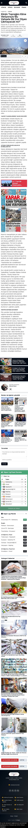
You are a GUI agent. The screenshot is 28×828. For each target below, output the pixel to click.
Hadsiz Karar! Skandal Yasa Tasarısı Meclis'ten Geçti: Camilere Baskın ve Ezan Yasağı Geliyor (7, 408)
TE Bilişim (17, 820)
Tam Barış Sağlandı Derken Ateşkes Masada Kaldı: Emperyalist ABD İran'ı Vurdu (7, 425)
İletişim (16, 816)
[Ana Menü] (1, 2)
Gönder (4, 463)
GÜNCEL (3, 7)
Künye (11, 816)
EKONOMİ (17, 7)
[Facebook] (10, 790)
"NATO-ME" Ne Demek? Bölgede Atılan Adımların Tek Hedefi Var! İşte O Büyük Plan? (6, 440)
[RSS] (18, 790)
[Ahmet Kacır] (4, 387)
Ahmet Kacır (13, 386)
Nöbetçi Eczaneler (8, 797)
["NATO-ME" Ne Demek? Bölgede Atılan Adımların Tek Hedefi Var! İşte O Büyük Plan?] (7, 433)
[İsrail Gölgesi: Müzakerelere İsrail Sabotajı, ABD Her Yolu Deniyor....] (21, 433)
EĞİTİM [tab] (22, 760)
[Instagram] (15, 790)
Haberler (3, 11)
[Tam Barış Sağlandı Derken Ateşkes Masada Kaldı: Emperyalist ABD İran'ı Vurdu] (7, 417)
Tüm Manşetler (20, 804)
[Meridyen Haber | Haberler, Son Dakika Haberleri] (14, 3)
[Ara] (26, 2)
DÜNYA (10, 7)
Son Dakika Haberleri (5, 810)
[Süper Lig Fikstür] (26, 513)
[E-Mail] (10, 389)
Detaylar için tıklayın (14, 508)
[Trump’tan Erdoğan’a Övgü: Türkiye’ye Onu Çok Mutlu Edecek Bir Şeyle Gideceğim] (21, 417)
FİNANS (24, 7)
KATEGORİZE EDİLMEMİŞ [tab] (9, 760)
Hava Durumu (20, 797)
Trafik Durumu (19, 800)
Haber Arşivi (19, 809)
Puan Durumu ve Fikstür (7, 805)
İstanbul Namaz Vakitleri (7, 801)
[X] (12, 790)
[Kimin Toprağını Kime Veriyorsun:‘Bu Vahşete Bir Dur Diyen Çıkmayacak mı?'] (14, 46)
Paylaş (4, 56)
